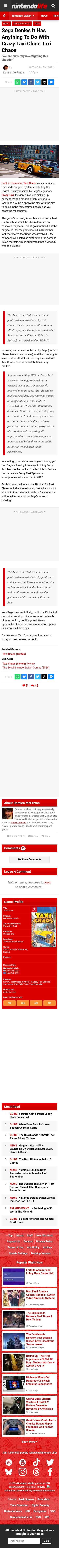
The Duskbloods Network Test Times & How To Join (32, 1136)
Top (10, 1235)
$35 (23, 1003)
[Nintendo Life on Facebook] (50, 1472)
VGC (52, 1511)
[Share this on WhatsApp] (17, 82)
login (47, 882)
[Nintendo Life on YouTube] (23, 1463)
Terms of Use (15, 1247)
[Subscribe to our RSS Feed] (9, 1463)
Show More (29, 1441)
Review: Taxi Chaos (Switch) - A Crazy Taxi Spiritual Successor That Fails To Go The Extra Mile (26, 983)
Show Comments (31, 859)
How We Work (44, 1235)
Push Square (26, 1499)
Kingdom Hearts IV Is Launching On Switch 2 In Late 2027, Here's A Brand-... (31, 1149)
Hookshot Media (25, 1483)
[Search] (53, 6)
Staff (30, 1235)
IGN (28, 1511)
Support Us (13, 1241)
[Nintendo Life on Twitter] (50, 1463)
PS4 (15, 926)
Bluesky (34, 836)
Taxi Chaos (8, 910)
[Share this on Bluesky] (24, 82)
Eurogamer (40, 1511)
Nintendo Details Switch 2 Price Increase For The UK (32, 1199)
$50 (9, 1003)
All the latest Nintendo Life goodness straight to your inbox (29, 1532)
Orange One (8, 934)
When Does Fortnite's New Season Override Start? (30, 1126)
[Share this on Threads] (44, 82)
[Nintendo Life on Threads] (36, 1472)
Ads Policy (33, 1247)
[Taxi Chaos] (29, 161)
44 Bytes (40, 1487)
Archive (47, 1247)
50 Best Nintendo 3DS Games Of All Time (32, 1220)
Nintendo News (13, 1511)
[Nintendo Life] (29, 6)
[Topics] (5, 6)
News (6, 23)
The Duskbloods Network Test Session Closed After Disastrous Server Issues (32, 1187)
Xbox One (7, 926)
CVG (38, 1517)
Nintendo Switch (21, 23)
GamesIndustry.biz (21, 1517)
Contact (28, 1241)
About (19, 1235)
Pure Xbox (43, 1499)
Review (18, 663)
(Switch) (14, 654)
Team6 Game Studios (13, 941)
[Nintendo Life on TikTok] (36, 1463)
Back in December (12, 183)
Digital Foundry (40, 1505)
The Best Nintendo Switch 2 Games (30, 1161)
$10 (49, 1003)
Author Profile (17, 836)
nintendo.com (9, 992)
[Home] (4, 16)
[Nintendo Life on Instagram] (23, 1472)
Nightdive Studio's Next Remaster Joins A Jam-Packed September (28, 1173)
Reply (47, 836)
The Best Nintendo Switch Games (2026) (25, 667)
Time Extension (18, 822)
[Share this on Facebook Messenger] (51, 82)
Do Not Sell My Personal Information (36, 1490)
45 (36, 685)
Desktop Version (40, 1253)
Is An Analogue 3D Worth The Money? (31, 1210)
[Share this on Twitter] (38, 82)
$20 (36, 1003)
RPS (46, 1517)
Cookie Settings (18, 1253)
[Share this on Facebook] (31, 82)
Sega (37, 23)
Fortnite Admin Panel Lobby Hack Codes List (31, 1115)
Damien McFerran (13, 72)
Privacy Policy (44, 1241)
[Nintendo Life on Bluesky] (9, 1472)
